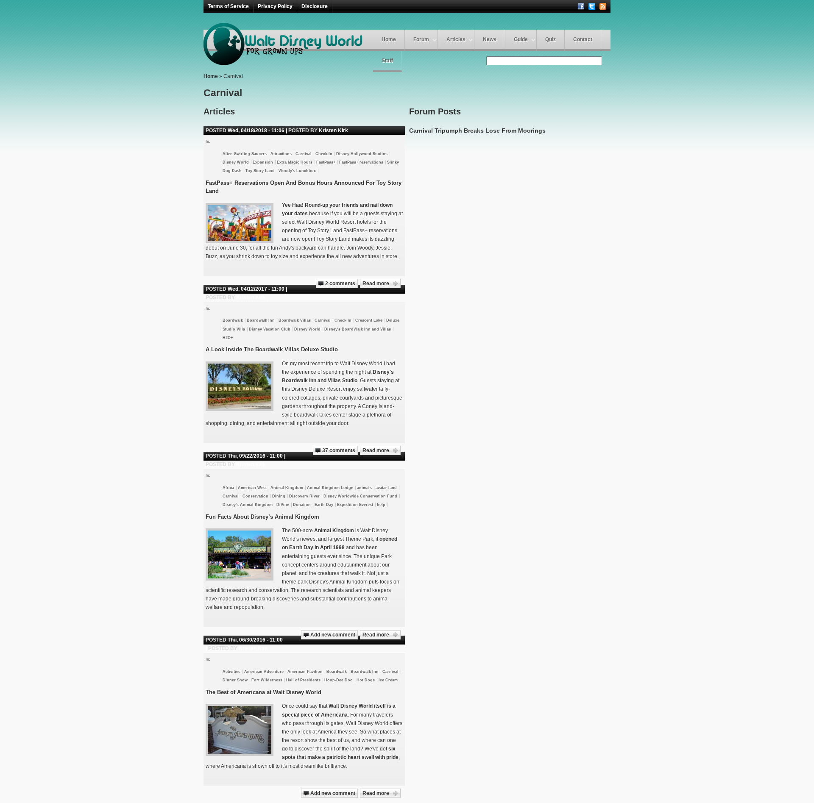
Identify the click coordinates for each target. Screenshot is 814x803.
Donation (302, 505)
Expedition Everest (355, 505)
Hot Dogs (366, 680)
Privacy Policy (275, 6)
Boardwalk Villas (295, 320)
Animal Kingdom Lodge (330, 488)
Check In (323, 154)
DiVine (282, 505)
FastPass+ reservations (361, 162)
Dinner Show (235, 680)
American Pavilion (305, 672)
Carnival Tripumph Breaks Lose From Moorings (477, 130)
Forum (421, 39)
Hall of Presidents (303, 680)
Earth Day (324, 505)
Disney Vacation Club (269, 329)
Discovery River (304, 496)
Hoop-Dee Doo (338, 680)
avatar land (386, 488)
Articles (456, 39)
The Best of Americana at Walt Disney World (263, 692)
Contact (582, 39)
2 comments (340, 283)
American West (252, 488)
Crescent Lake (368, 320)
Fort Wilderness (266, 680)
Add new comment (332, 634)
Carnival (303, 154)
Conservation (255, 496)
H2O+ (228, 338)
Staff (387, 61)
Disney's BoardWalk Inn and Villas (357, 329)
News (489, 39)
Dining (278, 496)
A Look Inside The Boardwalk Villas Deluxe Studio (272, 349)
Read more (375, 283)
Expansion (263, 162)
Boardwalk (233, 320)
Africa (228, 488)
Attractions (281, 154)
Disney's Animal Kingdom (248, 505)
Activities (231, 672)
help (381, 505)
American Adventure (264, 672)
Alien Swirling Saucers (245, 154)
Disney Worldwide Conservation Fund (360, 496)
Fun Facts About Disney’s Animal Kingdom (262, 517)
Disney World (236, 162)
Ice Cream (388, 680)
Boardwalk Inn (261, 320)
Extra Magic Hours (294, 162)
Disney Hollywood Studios (361, 154)
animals (364, 488)
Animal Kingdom (286, 488)
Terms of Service (228, 6)
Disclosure (314, 6)
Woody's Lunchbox (297, 171)
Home (389, 39)
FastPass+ (325, 162)
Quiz (550, 39)
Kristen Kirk (333, 130)
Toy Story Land (260, 171)
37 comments (338, 450)
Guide (521, 39)
